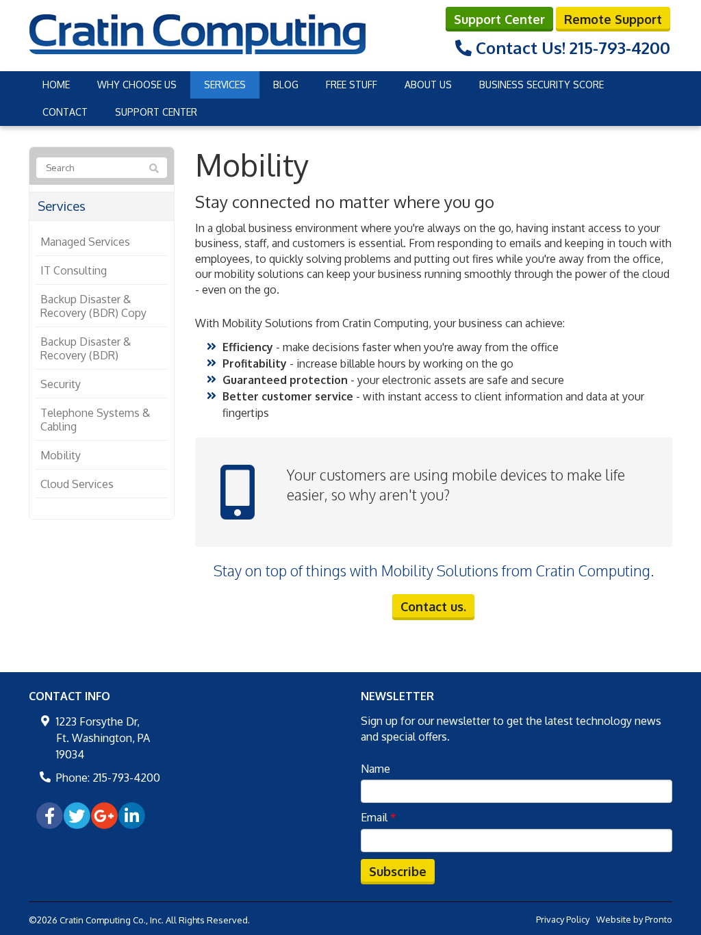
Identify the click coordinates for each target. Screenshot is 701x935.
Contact (65, 112)
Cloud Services (77, 484)
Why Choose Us (137, 84)
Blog (285, 84)
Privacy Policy (562, 919)
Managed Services (85, 241)
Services (225, 84)
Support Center (499, 19)
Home (56, 84)
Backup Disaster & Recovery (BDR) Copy (93, 306)
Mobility (60, 455)
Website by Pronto (634, 919)
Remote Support (613, 19)
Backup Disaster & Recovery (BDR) (85, 348)
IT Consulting (73, 270)
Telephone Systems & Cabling (95, 419)
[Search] (154, 168)
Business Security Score (541, 84)
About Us (428, 84)
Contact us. (433, 606)
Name (375, 769)
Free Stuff (351, 84)
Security (60, 384)
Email (378, 817)
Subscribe (397, 871)
